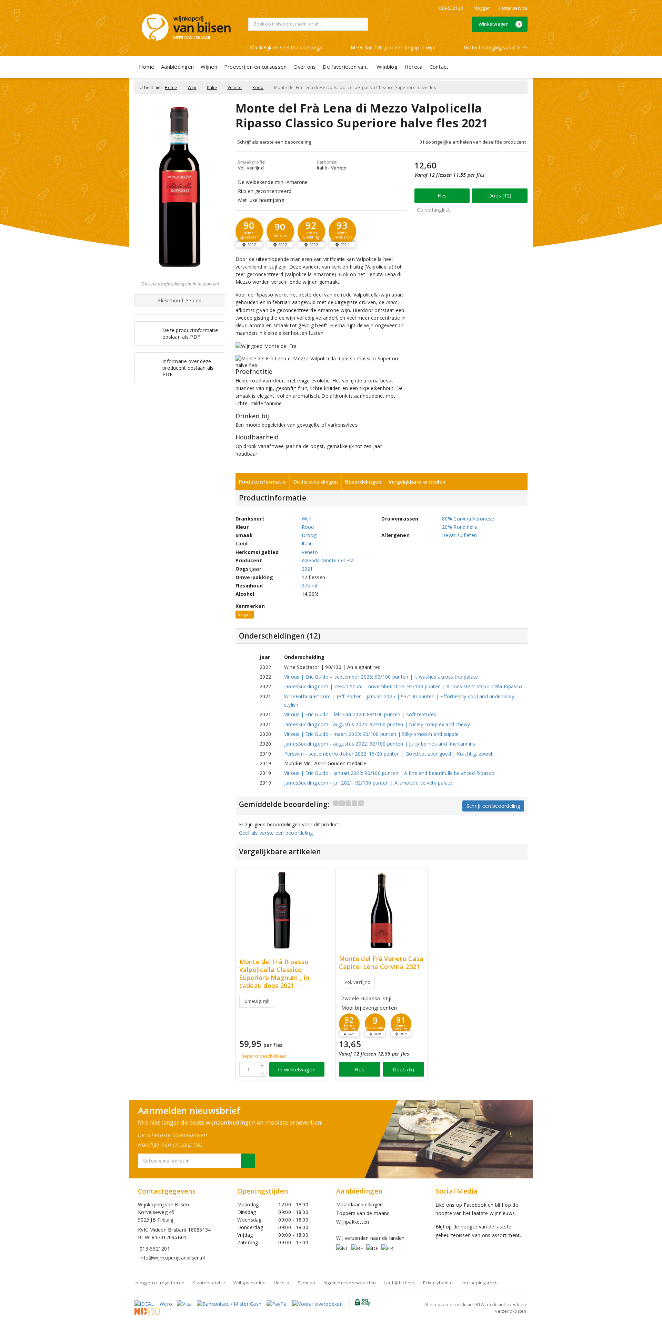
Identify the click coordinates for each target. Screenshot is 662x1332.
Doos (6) (403, 1069)
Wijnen (209, 66)
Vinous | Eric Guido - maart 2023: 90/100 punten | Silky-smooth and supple (371, 734)
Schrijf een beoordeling (493, 806)
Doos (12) (499, 195)
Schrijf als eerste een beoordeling (274, 142)
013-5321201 (452, 8)
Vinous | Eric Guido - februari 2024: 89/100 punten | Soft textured (360, 714)
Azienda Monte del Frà (328, 560)
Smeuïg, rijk (257, 1001)
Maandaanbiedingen (359, 1204)
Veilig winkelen (249, 1283)
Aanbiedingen (177, 66)
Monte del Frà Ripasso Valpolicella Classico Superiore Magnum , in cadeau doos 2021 (274, 974)
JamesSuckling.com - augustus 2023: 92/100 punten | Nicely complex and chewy (377, 724)
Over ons (304, 66)
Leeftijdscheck (399, 1283)
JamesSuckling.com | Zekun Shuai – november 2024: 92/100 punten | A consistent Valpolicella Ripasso (403, 686)
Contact (439, 66)
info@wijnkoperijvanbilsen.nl (172, 1257)
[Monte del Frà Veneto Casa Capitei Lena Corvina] (381, 911)
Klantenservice (513, 8)
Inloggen (481, 8)
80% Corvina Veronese (468, 518)
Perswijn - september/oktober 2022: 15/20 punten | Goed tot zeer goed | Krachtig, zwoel (388, 753)
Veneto (235, 87)
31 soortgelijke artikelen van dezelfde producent (473, 142)
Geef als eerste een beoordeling (276, 832)
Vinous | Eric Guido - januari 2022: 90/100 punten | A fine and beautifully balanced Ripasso (389, 773)
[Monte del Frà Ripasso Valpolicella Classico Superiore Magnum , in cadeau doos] (282, 911)
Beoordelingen (363, 481)
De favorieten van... (346, 66)
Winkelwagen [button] (499, 24)
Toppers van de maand (363, 1213)
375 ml (310, 585)
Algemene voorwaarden (349, 1283)
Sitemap (306, 1283)
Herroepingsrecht (480, 1283)
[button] (249, 231)
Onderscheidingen (315, 481)
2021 (307, 568)
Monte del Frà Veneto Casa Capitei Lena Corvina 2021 (381, 963)
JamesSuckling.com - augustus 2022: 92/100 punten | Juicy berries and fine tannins (379, 743)
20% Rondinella (460, 527)
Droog (309, 535)
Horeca (413, 66)
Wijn (192, 87)
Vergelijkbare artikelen (417, 481)
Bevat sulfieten (459, 535)
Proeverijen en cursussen (255, 66)
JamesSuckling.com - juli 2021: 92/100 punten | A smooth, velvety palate (368, 782)
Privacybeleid (437, 1283)
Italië (212, 87)
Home (146, 66)
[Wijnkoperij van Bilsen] (186, 27)
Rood (257, 87)
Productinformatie (262, 481)
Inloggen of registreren (159, 1283)
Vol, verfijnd (357, 982)
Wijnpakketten (352, 1221)
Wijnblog (387, 66)
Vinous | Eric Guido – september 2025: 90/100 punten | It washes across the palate (381, 676)
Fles (442, 195)
